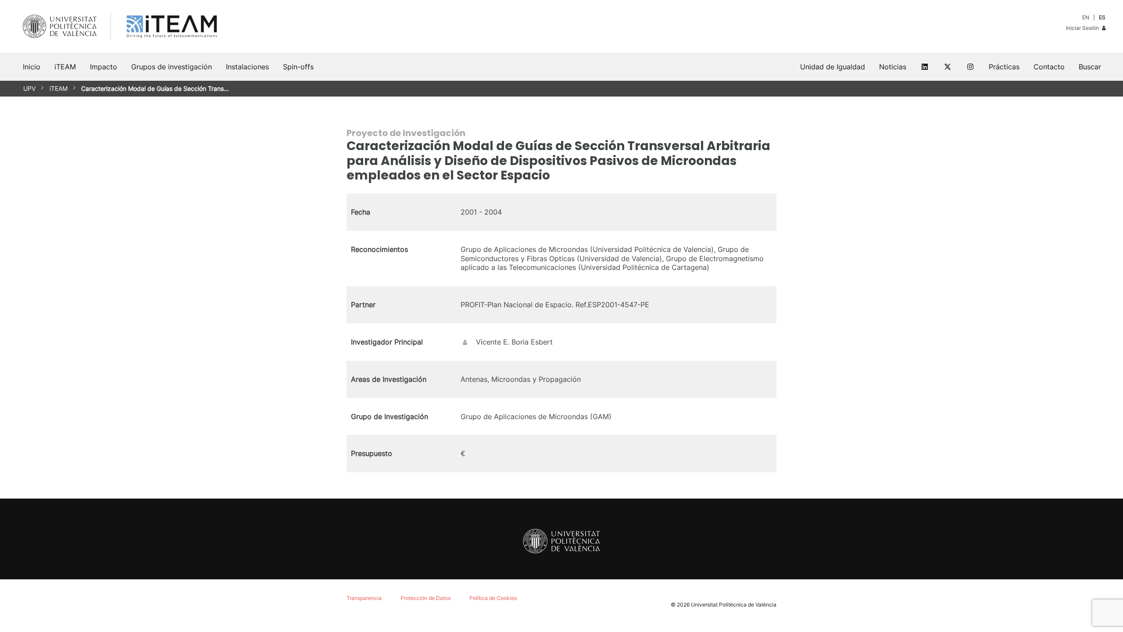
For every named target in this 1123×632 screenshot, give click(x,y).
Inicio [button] (31, 66)
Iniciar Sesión (1083, 28)
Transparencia (364, 598)
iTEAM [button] (65, 66)
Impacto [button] (103, 66)
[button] (1090, 67)
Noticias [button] (892, 66)
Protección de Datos (426, 598)
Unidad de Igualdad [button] (832, 66)
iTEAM (59, 88)
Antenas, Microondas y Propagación (521, 379)
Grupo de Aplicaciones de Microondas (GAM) (536, 416)
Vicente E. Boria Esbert (514, 342)
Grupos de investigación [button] (171, 66)
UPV (29, 88)
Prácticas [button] (1004, 66)
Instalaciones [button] (247, 66)
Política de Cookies (493, 598)
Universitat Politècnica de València (733, 604)
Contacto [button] (1049, 66)
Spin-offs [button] (298, 66)
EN (1085, 17)
